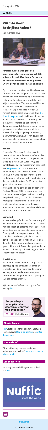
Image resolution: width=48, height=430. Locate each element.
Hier (5, 328)
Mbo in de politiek (24, 332)
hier (12, 288)
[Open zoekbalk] (44, 13)
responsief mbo (14, 168)
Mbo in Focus (11, 323)
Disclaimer (24, 421)
